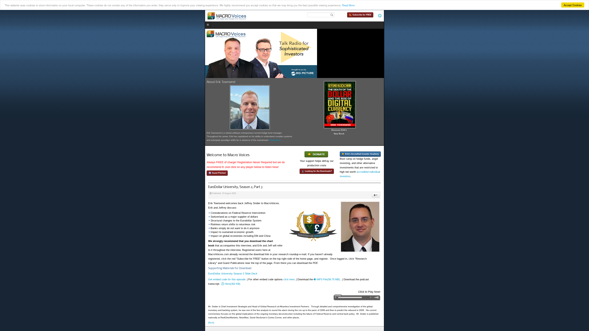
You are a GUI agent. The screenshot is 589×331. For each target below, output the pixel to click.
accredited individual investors (462, 259)
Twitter (584, 15)
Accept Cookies (573, 5)
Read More (348, 5)
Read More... (233, 236)
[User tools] (580, 285)
